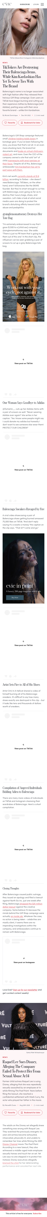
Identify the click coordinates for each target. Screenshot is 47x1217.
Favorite (11, 122)
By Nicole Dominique (10, 115)
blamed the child (11, 1162)
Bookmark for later (32, 122)
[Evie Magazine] (7, 4)
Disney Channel (10, 1144)
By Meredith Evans (9, 1105)
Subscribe (37, 1213)
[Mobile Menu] (42, 4)
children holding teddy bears (22, 138)
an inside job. (17, 916)
